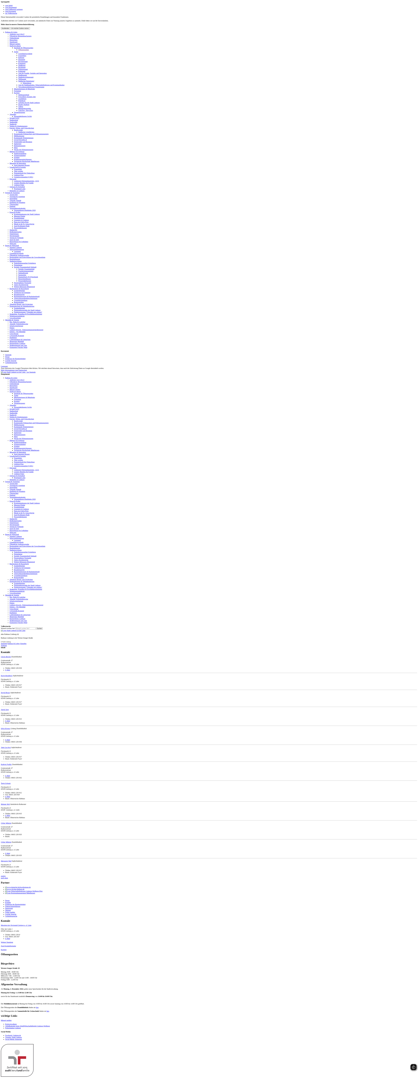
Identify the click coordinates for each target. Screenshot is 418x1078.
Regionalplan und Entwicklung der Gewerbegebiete (27, 257)
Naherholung (14, 234)
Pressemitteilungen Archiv (23, 116)
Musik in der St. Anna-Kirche (24, 224)
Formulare (17, 91)
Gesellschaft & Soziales (18, 167)
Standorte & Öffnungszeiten (23, 48)
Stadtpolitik (13, 122)
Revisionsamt (23, 61)
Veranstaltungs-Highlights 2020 (25, 210)
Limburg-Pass (19, 175)
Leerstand (17, 251)
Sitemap (8, 910)
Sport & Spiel (14, 240)
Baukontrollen (19, 302)
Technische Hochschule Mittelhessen (26, 161)
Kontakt (8, 902)
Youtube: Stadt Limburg (13, 1037)
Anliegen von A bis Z (17, 34)
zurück (3, 876)
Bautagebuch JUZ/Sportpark (28, 277)
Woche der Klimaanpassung (23, 150)
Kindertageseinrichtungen (23, 159)
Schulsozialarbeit (20, 155)
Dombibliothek (19, 218)
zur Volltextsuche (11, 13)
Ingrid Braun (5, 693)
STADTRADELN (20, 140)
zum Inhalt (9, 5)
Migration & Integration (18, 163)
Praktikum (21, 101)
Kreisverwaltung (11, 1024)
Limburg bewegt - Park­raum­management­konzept (26, 330)
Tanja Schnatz (6, 783)
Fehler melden (10, 912)
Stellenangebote (23, 95)
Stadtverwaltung (15, 46)
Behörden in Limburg (17, 191)
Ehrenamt (13, 179)
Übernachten (14, 204)
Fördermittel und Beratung (23, 142)
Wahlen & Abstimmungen (18, 126)
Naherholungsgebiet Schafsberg (25, 263)
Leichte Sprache (10, 361)
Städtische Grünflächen (26, 132)
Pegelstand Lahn (19, 189)
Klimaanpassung (19, 146)
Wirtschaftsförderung (17, 249)
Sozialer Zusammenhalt (26, 269)
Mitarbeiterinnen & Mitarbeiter (24, 89)
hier (37, 1007)
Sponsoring (22, 275)
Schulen (16, 157)
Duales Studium (23, 105)
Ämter (16, 52)
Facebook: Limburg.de (13, 1035)
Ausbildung (22, 99)
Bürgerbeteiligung (24, 279)
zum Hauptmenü (11, 7)
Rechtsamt (21, 67)
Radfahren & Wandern (17, 202)
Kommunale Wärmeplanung (23, 138)
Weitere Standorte (7, 942)
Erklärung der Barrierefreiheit (15, 359)
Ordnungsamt (23, 69)
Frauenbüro (22, 56)
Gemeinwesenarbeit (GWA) (23, 177)
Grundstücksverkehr (25, 54)
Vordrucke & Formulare (22, 292)
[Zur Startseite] (13, 630)
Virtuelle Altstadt (15, 200)
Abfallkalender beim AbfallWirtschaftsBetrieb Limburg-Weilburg (27, 1026)
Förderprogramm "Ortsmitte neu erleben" (28, 312)
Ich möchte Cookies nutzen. (20, 28)
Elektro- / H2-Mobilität (17, 332)
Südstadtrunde (23, 273)
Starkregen (17, 144)
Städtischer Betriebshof (26, 81)
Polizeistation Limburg (13, 1028)
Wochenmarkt (14, 236)
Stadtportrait (14, 120)
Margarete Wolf (6, 861)
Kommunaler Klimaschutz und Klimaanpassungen (31, 134)
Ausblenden (5, 28)
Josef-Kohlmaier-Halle (21, 226)
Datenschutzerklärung (12, 906)
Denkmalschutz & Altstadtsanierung (22, 306)
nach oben (4, 878)
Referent (21, 58)
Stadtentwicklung (16, 261)
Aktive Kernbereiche (21, 285)
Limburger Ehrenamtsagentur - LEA (26, 181)
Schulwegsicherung (16, 326)
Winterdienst (27, 83)
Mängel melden (15, 44)
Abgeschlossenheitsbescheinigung (25, 298)
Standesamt (13, 42)
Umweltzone (14, 334)
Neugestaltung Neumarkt (22, 283)
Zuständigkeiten (19, 291)
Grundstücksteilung (20, 300)
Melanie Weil (5, 804)
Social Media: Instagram (13, 1039)
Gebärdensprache (11, 363)
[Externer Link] (211, 887)
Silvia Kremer (5, 728)
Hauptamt (21, 59)
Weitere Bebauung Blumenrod (24, 287)
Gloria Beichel (6, 657)
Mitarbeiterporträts (24, 108)
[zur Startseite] (18, 372)
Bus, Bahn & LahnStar (17, 322)
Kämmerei (21, 63)
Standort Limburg (16, 247)
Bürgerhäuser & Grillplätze (19, 242)
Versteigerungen (19, 112)
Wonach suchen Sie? (8, 628)
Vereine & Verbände (17, 238)
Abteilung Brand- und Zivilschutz (21, 304)
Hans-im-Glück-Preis (21, 222)
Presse (7, 357)
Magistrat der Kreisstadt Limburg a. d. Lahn (16, 925)
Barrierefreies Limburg (17, 343)
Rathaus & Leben (11, 32)
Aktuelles (13, 114)
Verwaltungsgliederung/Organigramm (31, 87)
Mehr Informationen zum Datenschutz (14, 370)
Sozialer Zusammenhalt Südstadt (25, 267)
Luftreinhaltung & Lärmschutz (20, 339)
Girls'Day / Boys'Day (25, 110)
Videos (20, 106)
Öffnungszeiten (23, 50)
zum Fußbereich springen (14, 9)
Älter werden (18, 171)
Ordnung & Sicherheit (17, 187)
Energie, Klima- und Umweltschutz (22, 128)
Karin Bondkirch (6, 676)
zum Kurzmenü (10, 11)
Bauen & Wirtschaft (12, 245)
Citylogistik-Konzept (17, 336)
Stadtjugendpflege (20, 153)
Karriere (17, 93)
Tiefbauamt (22, 79)
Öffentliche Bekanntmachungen (20, 36)
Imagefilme (13, 199)
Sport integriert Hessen (22, 165)
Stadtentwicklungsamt (25, 77)
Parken (12, 328)
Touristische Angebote (17, 197)
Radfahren (13, 338)
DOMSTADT (14, 118)
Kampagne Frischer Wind (18, 347)
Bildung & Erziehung (17, 152)
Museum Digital (19, 216)
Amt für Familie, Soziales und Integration (32, 73)
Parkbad (12, 206)
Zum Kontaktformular (8, 946)
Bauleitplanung (15, 259)
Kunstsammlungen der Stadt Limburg (27, 214)
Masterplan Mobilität (17, 341)
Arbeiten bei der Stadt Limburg (29, 103)
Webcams (13, 244)
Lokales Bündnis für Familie (24, 183)
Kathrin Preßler (6, 764)
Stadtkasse (21, 65)
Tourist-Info (14, 195)
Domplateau (18, 265)
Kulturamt (21, 71)
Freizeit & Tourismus (12, 193)
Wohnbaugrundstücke (17, 316)
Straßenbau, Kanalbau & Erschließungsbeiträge (26, 314)
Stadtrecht (13, 124)
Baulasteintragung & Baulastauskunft (27, 296)
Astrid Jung (5, 710)
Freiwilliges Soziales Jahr (27, 97)
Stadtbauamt (22, 75)
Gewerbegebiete (15, 318)
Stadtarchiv (13, 230)
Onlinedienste (14, 38)
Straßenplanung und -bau (18, 345)
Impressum (9, 908)
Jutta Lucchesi (6, 747)
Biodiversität (18, 130)
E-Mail (7, 670)
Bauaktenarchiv (19, 294)
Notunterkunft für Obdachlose (24, 173)
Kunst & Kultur (15, 212)
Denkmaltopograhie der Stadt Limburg (27, 310)
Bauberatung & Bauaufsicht (19, 289)
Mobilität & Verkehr (12, 320)
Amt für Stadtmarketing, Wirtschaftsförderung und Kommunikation (41, 85)
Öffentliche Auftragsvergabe (19, 255)
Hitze (16, 148)
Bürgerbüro (14, 40)
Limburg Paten (19, 185)
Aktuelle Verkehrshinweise (19, 324)
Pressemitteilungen (20, 228)
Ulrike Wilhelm (6, 823)
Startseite (8, 355)
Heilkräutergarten (16, 232)
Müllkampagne (19, 136)
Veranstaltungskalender (17, 208)
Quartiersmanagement (25, 271)
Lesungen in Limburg (21, 220)
